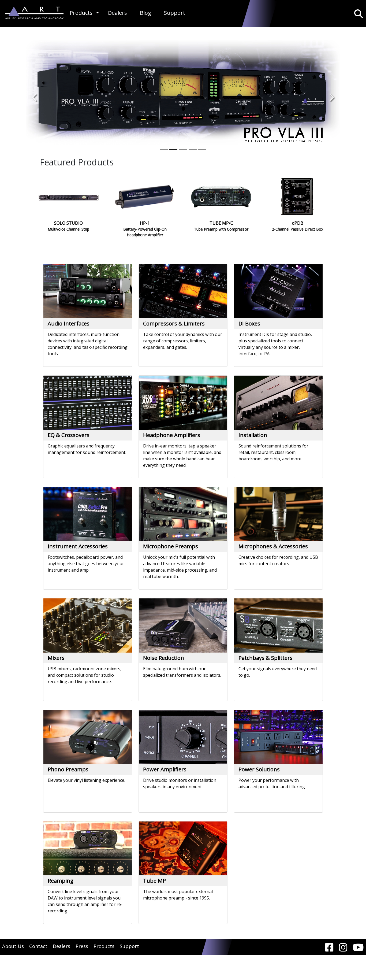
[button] (98, 12)
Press (82, 946)
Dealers (117, 12)
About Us (13, 946)
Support (174, 12)
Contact (38, 946)
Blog (145, 12)
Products (81, 12)
